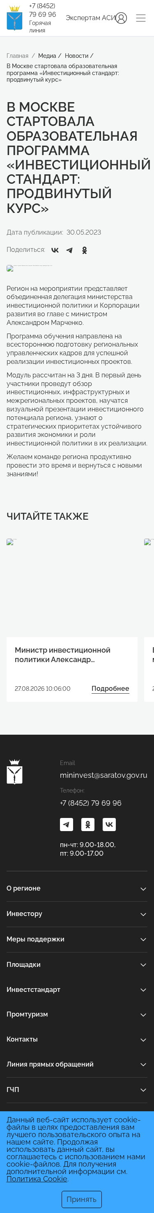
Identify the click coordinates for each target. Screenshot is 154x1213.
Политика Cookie (37, 1178)
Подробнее (110, 688)
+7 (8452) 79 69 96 (42, 10)
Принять (82, 1199)
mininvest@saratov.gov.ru (103, 775)
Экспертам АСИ (91, 18)
